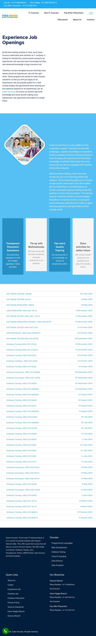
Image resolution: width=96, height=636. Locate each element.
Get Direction (55, 588)
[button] (48, 294)
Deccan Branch (14, 615)
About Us (77, 19)
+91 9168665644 (68, 584)
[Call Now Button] (5, 631)
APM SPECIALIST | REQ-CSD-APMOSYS (23, 333)
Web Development (59, 547)
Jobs (91, 13)
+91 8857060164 (68, 597)
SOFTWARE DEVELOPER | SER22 (20, 305)
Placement (63, 19)
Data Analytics (58, 565)
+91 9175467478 (68, 610)
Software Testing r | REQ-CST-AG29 (21, 361)
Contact (90, 19)
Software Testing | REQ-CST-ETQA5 (21, 417)
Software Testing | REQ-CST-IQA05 (21, 484)
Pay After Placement (73, 13)
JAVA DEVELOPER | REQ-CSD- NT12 (21, 311)
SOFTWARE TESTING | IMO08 (18, 294)
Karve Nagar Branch (16, 611)
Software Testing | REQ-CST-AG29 (21, 355)
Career (10, 584)
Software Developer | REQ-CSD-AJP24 (23, 378)
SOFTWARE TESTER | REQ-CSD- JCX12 (23, 316)
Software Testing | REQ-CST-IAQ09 (21, 383)
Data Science (57, 560)
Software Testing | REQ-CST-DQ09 (21, 445)
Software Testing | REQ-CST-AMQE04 (22, 389)
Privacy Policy (13, 602)
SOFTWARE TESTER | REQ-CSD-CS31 (22, 327)
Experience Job (14, 589)
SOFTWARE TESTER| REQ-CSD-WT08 (22, 339)
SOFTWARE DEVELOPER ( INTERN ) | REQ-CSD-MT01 (28, 322)
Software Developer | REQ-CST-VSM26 (23, 372)
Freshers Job (13, 593)
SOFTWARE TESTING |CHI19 (18, 299)
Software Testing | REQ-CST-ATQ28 (21, 428)
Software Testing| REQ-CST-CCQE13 (22, 350)
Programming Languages (62, 543)
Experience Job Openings (19, 40)
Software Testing (58, 552)
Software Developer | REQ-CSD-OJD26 (23, 490)
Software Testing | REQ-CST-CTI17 (21, 462)
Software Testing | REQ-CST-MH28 (21, 439)
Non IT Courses (51, 13)
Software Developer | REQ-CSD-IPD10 (22, 467)
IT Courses (34, 13)
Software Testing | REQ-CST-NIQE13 (22, 512)
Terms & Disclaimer (16, 607)
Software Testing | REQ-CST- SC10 (21, 501)
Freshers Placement (16, 598)
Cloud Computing (59, 556)
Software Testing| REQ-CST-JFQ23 (21, 344)
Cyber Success (8, 92)
